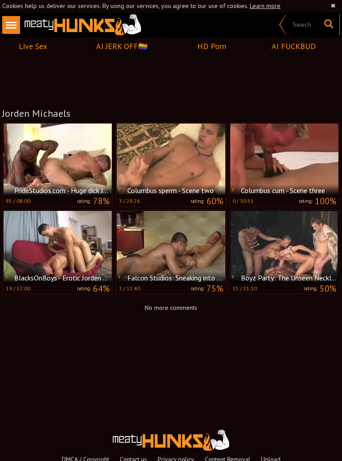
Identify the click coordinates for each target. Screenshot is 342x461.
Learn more (265, 6)
